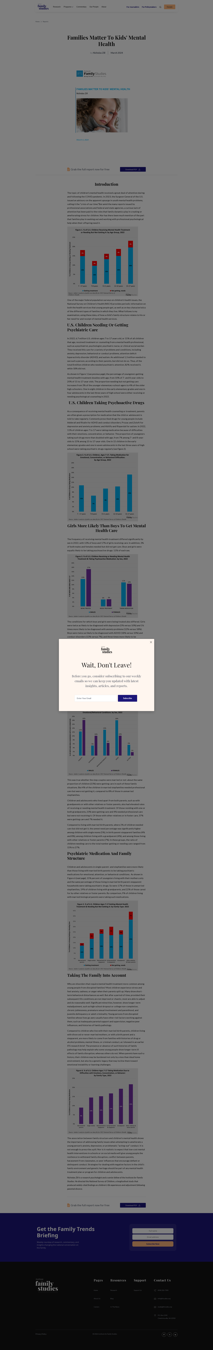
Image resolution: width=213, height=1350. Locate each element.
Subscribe (127, 698)
